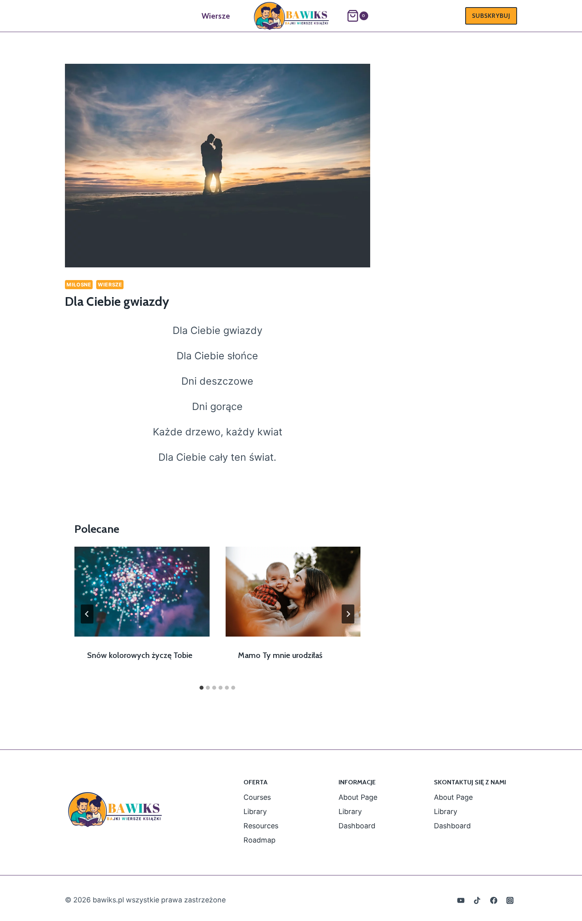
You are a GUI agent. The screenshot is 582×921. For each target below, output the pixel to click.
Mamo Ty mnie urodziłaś (280, 655)
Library (255, 811)
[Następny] (348, 614)
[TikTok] (477, 900)
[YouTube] (461, 900)
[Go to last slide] (87, 614)
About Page (358, 797)
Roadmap (259, 840)
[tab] (202, 688)
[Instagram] (510, 900)
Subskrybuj (491, 15)
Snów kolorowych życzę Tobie (139, 655)
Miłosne (79, 285)
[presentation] (141, 592)
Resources (260, 826)
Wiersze (216, 16)
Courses (257, 797)
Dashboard (357, 826)
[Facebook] (494, 900)
